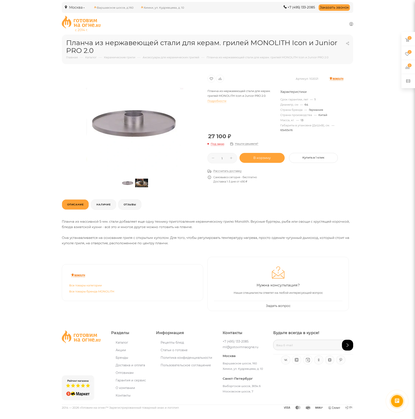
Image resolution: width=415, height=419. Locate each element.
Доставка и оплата (130, 365)
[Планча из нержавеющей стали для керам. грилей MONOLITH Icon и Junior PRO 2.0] (134, 122)
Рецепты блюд (172, 342)
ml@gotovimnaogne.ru (240, 347)
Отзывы (130, 204)
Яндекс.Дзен (329, 360)
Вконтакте (285, 360)
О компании (125, 388)
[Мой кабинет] (351, 24)
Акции (121, 350)
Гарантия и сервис (131, 380)
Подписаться (347, 345)
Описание (75, 204)
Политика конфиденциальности (186, 358)
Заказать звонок (334, 7)
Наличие (103, 204)
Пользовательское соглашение (186, 365)
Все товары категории (85, 285)
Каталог (122, 342)
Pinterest (340, 360)
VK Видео (296, 360)
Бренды (122, 358)
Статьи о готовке (174, 350)
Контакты (123, 395)
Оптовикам (125, 373)
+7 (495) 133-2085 (301, 7)
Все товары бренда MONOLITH (91, 291)
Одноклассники (318, 360)
